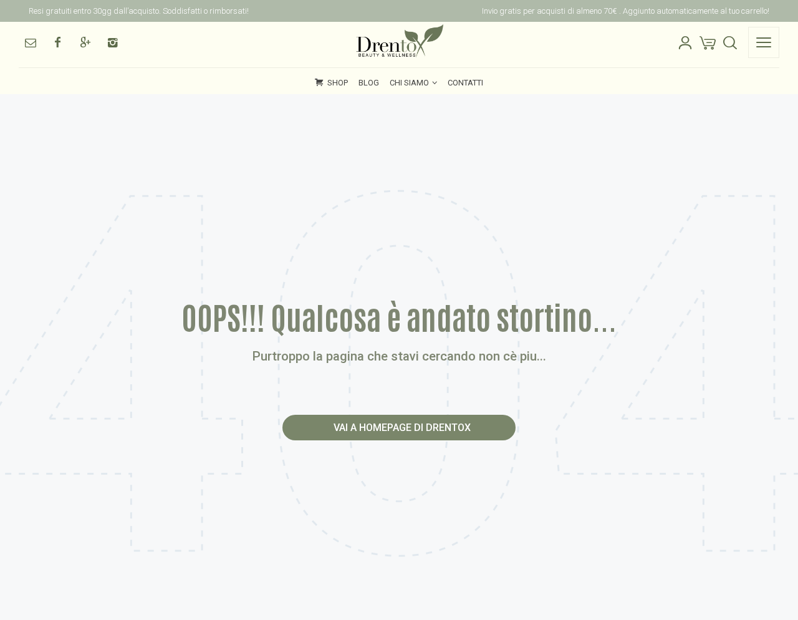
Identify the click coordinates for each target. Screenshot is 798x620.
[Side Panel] (763, 42)
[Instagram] (112, 42)
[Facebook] (57, 42)
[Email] (30, 42)
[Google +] (85, 42)
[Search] (730, 42)
